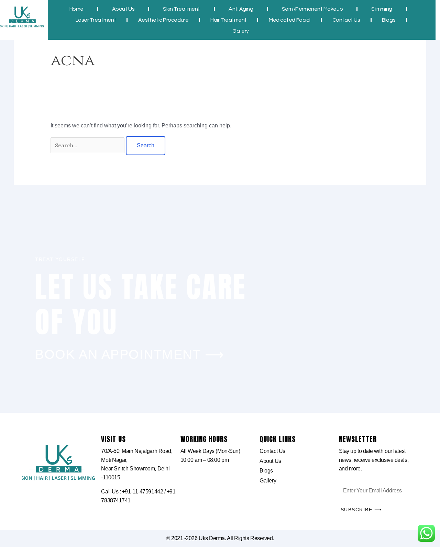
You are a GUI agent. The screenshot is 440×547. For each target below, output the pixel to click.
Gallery (240, 31)
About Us (123, 9)
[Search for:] (88, 145)
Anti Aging (241, 9)
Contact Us (346, 20)
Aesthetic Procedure (163, 20)
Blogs (388, 20)
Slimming (381, 9)
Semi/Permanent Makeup (312, 9)
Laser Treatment (95, 20)
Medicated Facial (289, 20)
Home (76, 9)
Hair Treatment (228, 20)
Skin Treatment (181, 9)
